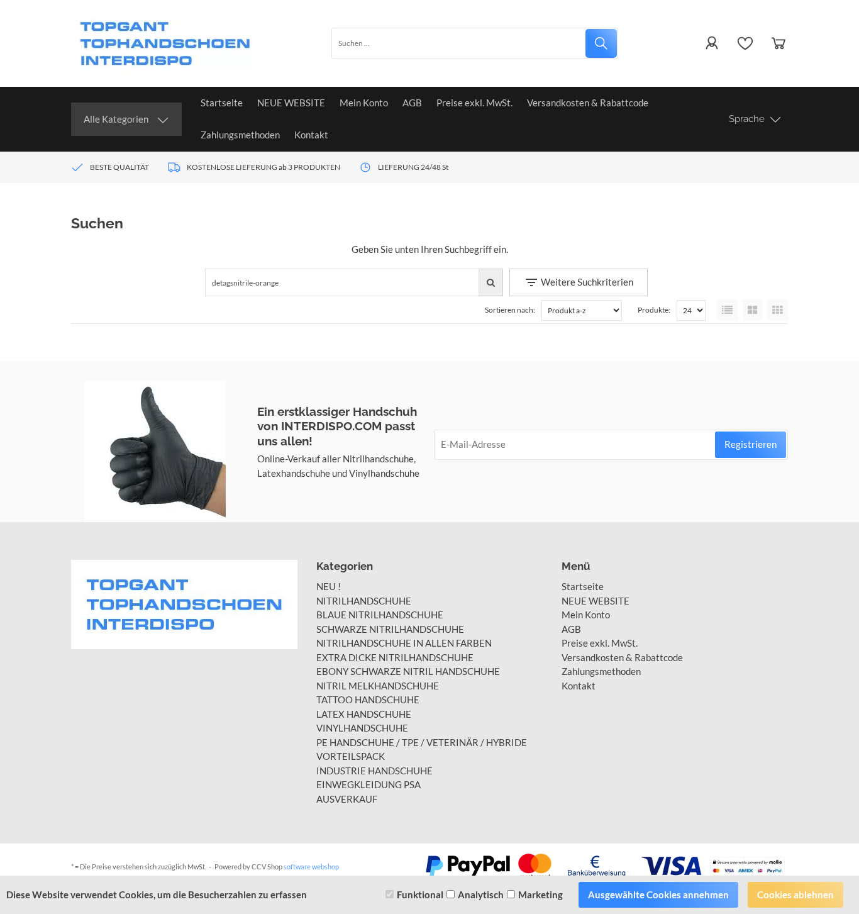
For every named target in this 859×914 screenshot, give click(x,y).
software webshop (311, 866)
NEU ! (328, 586)
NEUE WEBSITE (291, 102)
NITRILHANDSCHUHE (363, 600)
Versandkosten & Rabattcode (587, 102)
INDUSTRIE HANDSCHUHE (374, 770)
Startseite (222, 102)
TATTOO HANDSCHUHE (367, 699)
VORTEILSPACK (350, 756)
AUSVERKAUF (346, 799)
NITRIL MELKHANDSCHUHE (377, 685)
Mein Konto (364, 102)
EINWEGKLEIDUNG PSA (368, 784)
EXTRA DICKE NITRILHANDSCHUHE (395, 657)
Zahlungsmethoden (240, 134)
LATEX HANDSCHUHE (363, 714)
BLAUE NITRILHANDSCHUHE (379, 614)
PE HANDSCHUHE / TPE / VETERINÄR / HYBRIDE (421, 742)
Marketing (540, 894)
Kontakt (311, 134)
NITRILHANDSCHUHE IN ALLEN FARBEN (404, 643)
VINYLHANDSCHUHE (362, 727)
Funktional (420, 894)
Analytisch (481, 894)
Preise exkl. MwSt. (474, 102)
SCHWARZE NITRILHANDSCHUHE (390, 629)
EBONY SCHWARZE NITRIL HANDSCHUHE (408, 671)
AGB (412, 102)
